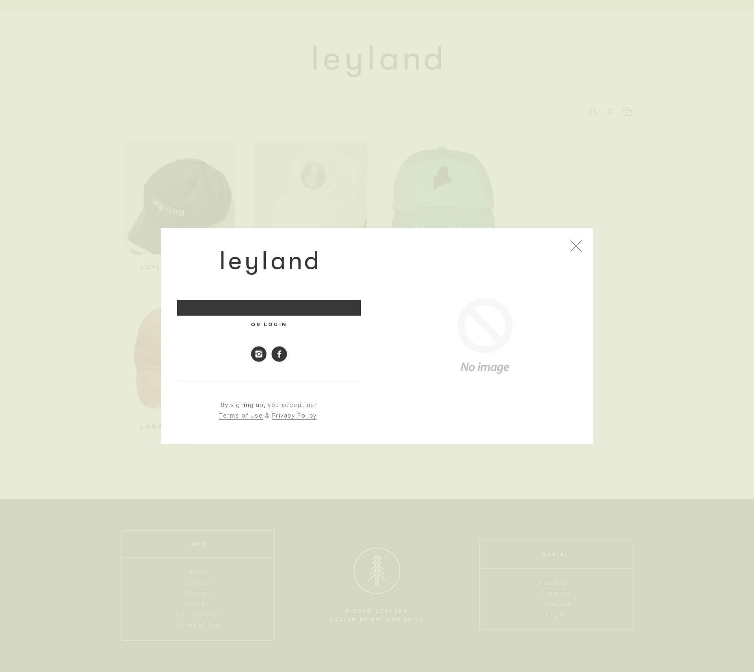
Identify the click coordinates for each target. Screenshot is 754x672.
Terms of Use (241, 415)
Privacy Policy (294, 415)
